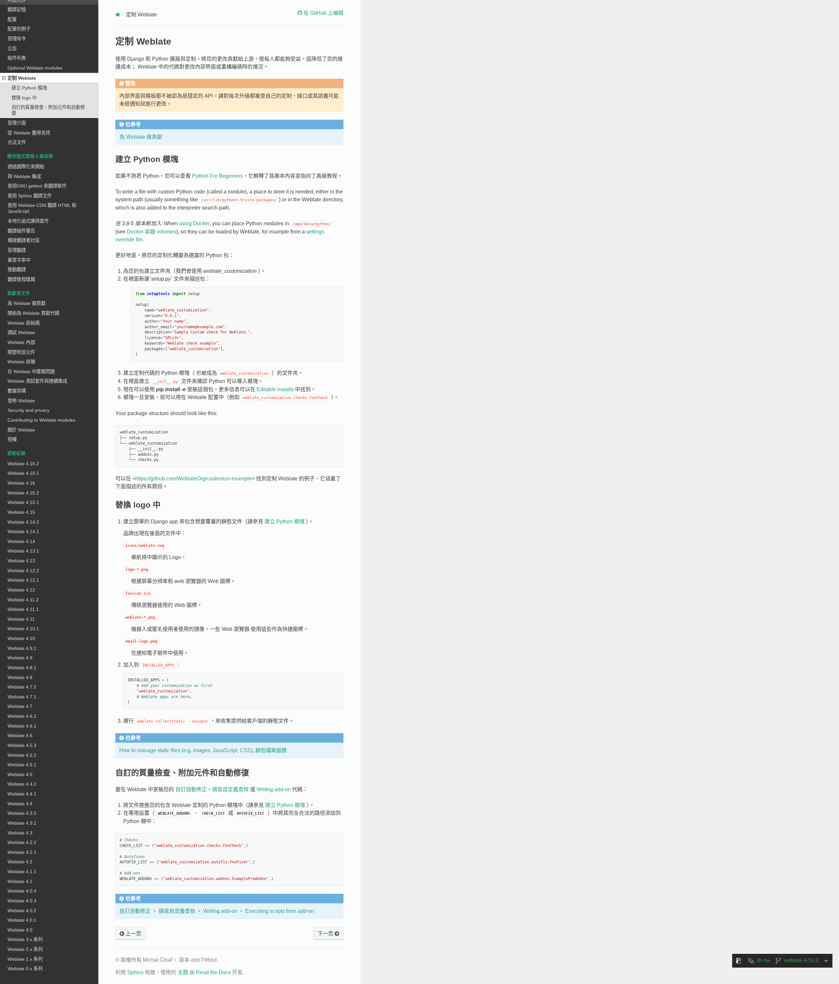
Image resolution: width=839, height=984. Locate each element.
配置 (12, 19)
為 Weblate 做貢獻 (27, 303)
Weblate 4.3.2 (22, 813)
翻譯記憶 (17, 9)
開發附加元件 (21, 352)
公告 (12, 48)
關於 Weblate (21, 429)
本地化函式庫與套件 (28, 221)
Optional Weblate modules (35, 67)
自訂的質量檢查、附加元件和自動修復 (48, 110)
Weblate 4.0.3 (22, 900)
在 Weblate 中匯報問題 (31, 371)
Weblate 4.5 (20, 774)
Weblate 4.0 (20, 930)
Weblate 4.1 (20, 881)
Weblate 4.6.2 (22, 716)
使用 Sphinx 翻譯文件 (30, 195)
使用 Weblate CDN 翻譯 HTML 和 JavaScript (42, 208)
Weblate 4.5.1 (22, 764)
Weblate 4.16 (21, 483)
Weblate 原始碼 (24, 323)
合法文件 (17, 142)
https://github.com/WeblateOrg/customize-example (193, 478)
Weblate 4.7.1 (22, 696)
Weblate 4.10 (21, 638)
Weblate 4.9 (20, 657)
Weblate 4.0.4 (22, 891)
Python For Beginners (217, 176)
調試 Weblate (21, 332)
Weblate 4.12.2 (23, 570)
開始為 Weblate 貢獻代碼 (33, 313)
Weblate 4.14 (21, 541)
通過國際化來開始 (26, 166)
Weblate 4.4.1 (22, 793)
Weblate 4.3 (20, 832)
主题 (183, 972)
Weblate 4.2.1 (22, 852)
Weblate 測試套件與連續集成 (37, 381)
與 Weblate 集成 (24, 176)
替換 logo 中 (24, 97)
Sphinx (135, 972)
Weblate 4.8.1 (22, 667)
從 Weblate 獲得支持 (29, 132)
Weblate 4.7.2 (22, 687)
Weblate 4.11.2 (23, 599)
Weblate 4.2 (20, 861)
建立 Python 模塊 (29, 87)
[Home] (117, 14)
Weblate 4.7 (20, 706)
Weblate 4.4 (20, 803)
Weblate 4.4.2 (22, 784)
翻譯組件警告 (21, 230)
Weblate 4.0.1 (22, 920)
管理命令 (17, 38)
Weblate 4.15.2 (23, 492)
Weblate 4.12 (21, 589)
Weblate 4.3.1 (22, 823)
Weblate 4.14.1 (23, 531)
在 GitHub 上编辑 (322, 13)
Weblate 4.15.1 (23, 502)
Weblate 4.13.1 (23, 550)
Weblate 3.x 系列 (25, 939)
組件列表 (17, 58)
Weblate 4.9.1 (22, 648)
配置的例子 (19, 28)
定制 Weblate (22, 78)
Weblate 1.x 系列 (25, 959)
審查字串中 (19, 260)
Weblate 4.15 (21, 512)
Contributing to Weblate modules (41, 420)
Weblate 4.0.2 (22, 910)
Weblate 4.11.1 (23, 609)
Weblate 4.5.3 (22, 745)
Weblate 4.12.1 (23, 580)
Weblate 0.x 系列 (25, 968)
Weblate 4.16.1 (23, 473)
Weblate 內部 (21, 342)
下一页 (326, 933)
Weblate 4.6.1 (22, 726)
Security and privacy (28, 410)
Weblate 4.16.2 (23, 463)
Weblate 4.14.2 (23, 522)
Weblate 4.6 (20, 735)
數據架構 (17, 390)
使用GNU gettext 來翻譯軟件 (37, 186)
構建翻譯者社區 (24, 240)
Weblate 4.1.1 (22, 871)
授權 (12, 439)
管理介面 (17, 123)
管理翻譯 (17, 250)
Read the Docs (213, 972)
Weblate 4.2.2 (22, 842)
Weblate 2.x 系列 (25, 949)
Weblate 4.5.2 (22, 755)
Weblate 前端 (21, 361)
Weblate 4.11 (21, 619)
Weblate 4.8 (20, 677)
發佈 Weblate (21, 400)
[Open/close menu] (4, 78)
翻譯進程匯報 (21, 279)
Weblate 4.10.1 (23, 628)
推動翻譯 (17, 269)
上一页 (132, 933)
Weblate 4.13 (21, 560)
